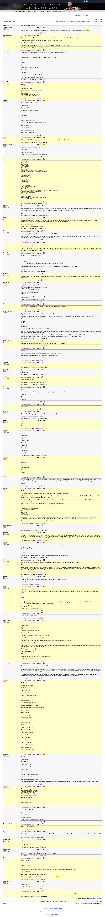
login (76, 15)
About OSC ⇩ (21, 11)
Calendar (49, 11)
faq (82, 15)
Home (15, 11)
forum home (85, 15)
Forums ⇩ (35, 11)
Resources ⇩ (42, 11)
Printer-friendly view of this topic (11, 903)
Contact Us (46, 908)
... (96, 23)
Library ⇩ (29, 11)
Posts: (23, 33)
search (79, 15)
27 (100, 23)
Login (14, 21)
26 (99, 23)
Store (59, 11)
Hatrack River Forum (59, 21)
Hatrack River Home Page (55, 908)
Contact (55, 11)
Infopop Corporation (55, 914)
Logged (38, 33)
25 (97, 23)
